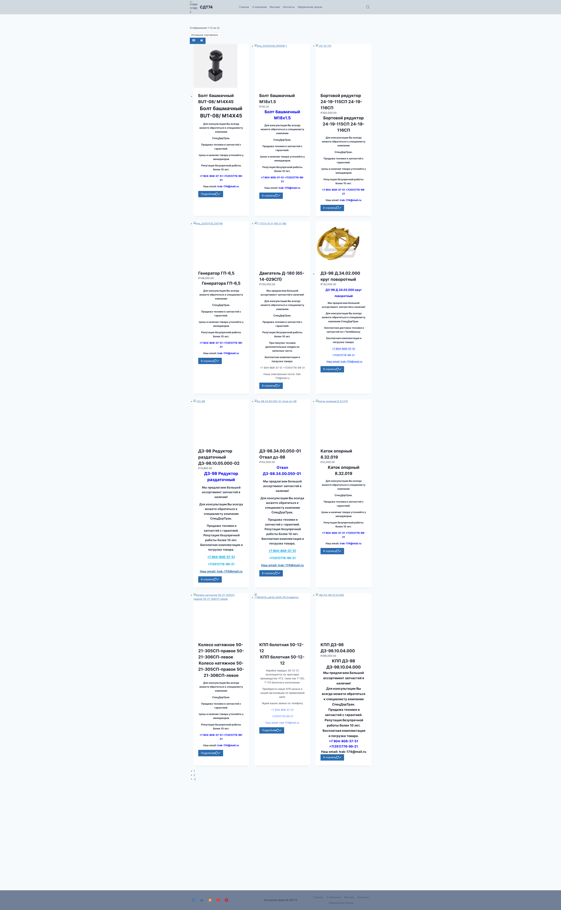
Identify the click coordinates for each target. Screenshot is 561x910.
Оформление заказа (310, 7)
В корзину (268, 195)
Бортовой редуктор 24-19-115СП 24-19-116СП (341, 101)
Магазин (275, 7)
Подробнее (208, 193)
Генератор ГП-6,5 (216, 273)
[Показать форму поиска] (368, 7)
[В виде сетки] (194, 41)
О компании (259, 7)
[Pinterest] (226, 900)
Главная (244, 7)
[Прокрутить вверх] (558, 899)
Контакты (289, 7)
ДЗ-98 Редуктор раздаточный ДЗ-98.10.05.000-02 (219, 457)
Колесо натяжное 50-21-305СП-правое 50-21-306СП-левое (221, 650)
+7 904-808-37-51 (343, 348)
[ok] (209, 900)
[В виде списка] (202, 41)
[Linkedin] (193, 900)
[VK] (201, 900)
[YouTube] (218, 900)
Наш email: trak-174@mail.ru (344, 361)
